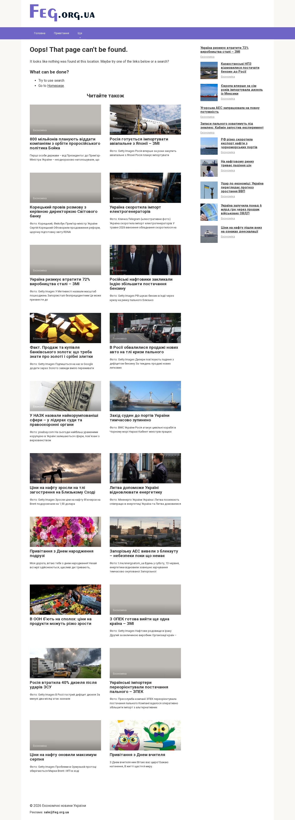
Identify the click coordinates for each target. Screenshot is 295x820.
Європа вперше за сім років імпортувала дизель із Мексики (242, 90)
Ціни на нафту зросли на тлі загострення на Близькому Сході (62, 490)
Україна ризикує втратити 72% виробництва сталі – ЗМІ (60, 281)
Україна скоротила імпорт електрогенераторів (135, 209)
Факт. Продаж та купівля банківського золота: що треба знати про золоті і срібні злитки (61, 352)
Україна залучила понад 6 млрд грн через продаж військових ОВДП (241, 209)
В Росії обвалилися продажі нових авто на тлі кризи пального (144, 349)
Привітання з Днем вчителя (137, 754)
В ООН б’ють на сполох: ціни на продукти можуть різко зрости (61, 621)
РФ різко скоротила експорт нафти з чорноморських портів (239, 143)
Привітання (61, 33)
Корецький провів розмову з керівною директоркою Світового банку (63, 212)
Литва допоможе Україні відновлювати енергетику (136, 490)
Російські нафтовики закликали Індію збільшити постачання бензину (141, 284)
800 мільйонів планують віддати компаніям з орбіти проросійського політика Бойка (65, 144)
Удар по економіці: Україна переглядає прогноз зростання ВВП (242, 187)
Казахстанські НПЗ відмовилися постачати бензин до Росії (240, 67)
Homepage (55, 86)
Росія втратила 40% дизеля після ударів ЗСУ (63, 684)
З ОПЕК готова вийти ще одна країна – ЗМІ (139, 621)
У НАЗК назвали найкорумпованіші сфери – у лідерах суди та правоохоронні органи (64, 420)
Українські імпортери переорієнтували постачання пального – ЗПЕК (139, 687)
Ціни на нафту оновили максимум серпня (63, 757)
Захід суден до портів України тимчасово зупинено (140, 417)
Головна (39, 33)
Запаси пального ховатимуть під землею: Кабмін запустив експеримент (232, 125)
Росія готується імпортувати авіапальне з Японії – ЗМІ (139, 141)
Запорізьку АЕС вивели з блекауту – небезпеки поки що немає (144, 553)
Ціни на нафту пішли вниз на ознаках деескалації (241, 229)
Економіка (207, 56)
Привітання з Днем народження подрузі (62, 553)
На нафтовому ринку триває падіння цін (237, 163)
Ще (80, 33)
